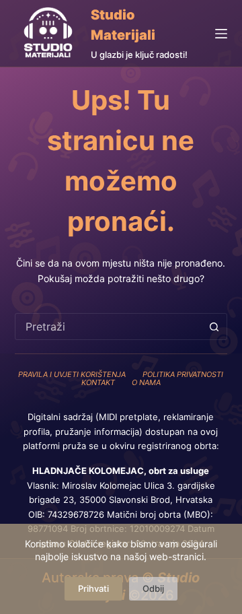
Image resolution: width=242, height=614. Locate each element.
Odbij (153, 588)
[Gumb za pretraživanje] (214, 326)
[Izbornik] (221, 34)
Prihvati (93, 588)
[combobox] (108, 326)
